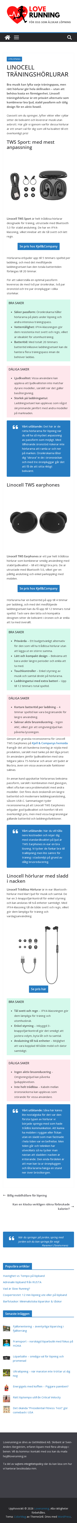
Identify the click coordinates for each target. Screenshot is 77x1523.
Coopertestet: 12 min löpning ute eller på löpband (35, 1295)
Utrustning (14, 59)
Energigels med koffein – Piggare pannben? (41, 1386)
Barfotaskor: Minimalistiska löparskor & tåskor (32, 1301)
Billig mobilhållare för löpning (27, 1195)
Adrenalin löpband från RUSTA (22, 1282)
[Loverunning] (7, 37)
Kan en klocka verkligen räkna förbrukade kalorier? (41, 1206)
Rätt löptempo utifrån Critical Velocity (37, 1397)
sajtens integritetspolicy (29, 1464)
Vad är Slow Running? (16, 1288)
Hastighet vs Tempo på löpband (24, 1276)
